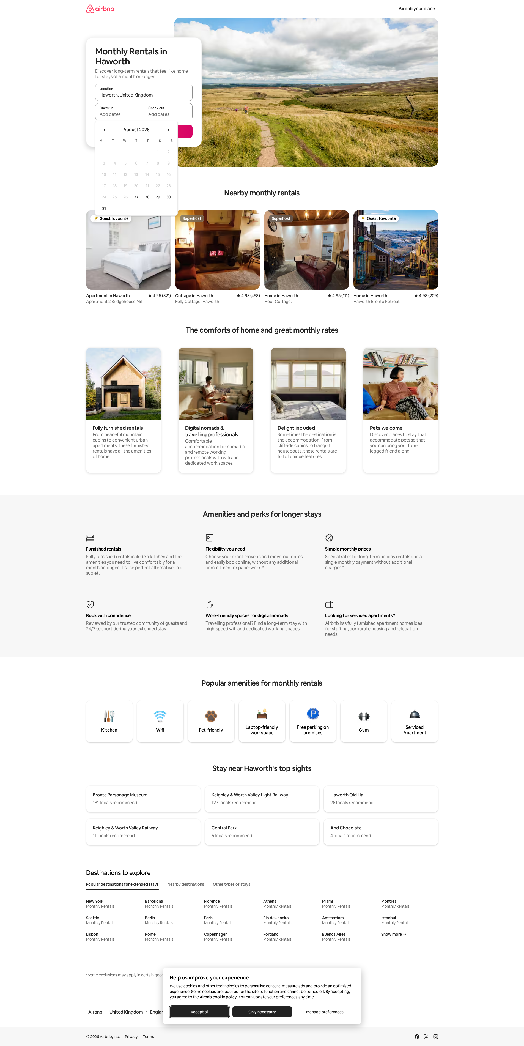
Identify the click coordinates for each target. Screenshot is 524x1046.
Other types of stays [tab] (231, 884)
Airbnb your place (417, 9)
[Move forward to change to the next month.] (168, 130)
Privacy (131, 1036)
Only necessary (262, 1011)
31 (104, 208)
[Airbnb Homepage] (100, 8)
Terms (148, 1036)
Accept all (199, 1011)
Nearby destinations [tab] (186, 884)
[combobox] (144, 95)
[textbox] (119, 114)
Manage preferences (325, 1011)
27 (136, 197)
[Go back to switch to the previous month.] (104, 130)
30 (168, 197)
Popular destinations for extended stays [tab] (122, 884)
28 (147, 197)
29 (158, 197)
